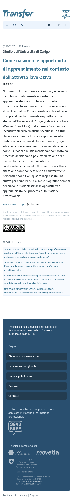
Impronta (35, 495)
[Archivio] (23, 25)
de (49, 25)
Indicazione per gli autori (23, 366)
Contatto (13, 395)
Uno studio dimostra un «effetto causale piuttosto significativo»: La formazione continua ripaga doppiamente (33, 290)
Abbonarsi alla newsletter (23, 356)
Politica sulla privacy (15, 495)
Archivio (13, 386)
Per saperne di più (14, 204)
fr (58, 25)
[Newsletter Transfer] (14, 25)
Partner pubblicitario (21, 376)
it (66, 25)
